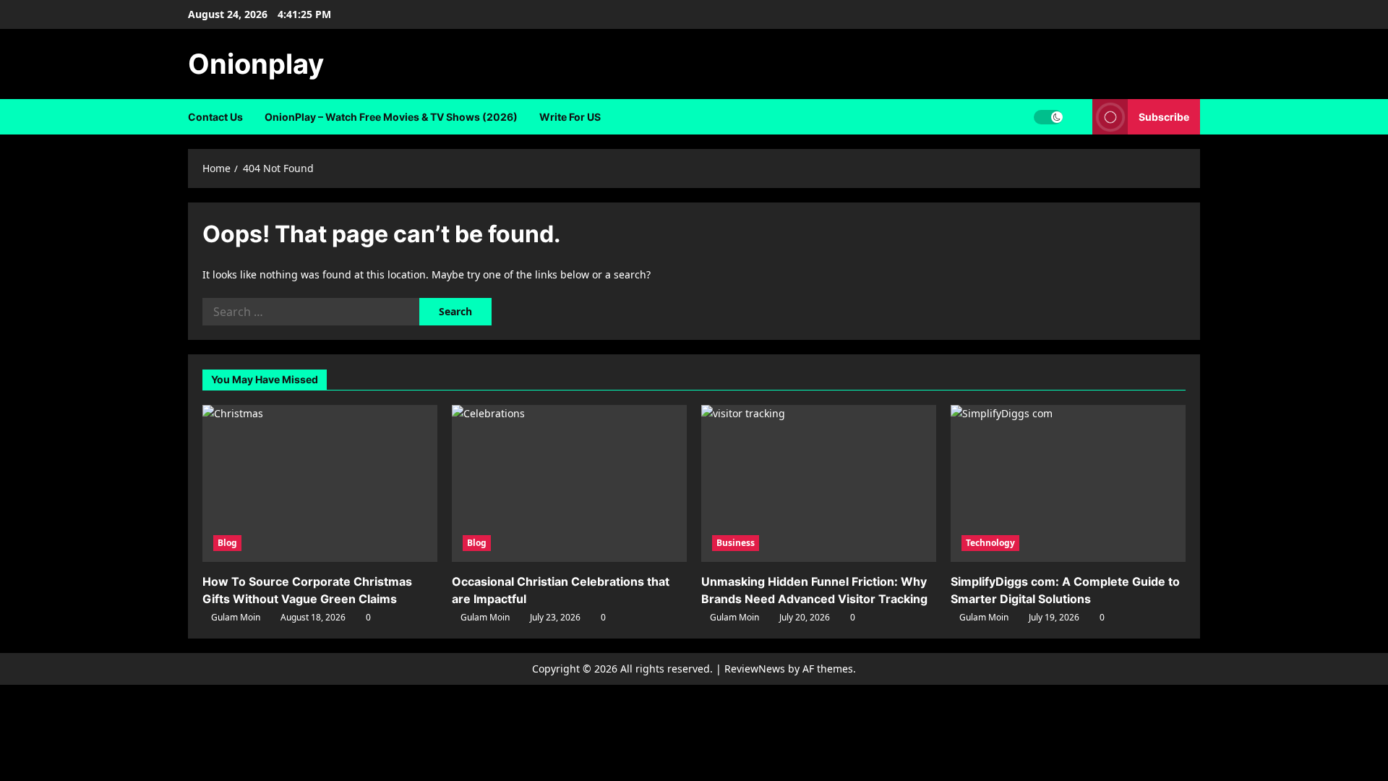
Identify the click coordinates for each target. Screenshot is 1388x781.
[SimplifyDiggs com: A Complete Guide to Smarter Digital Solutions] (1068, 483)
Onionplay (256, 63)
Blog (227, 543)
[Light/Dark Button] (1048, 117)
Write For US (570, 117)
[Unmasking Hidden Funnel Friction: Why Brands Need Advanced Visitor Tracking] (818, 483)
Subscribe (1164, 117)
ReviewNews (754, 668)
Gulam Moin (235, 617)
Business (735, 543)
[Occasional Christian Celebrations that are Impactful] (569, 483)
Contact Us (215, 117)
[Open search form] (1077, 117)
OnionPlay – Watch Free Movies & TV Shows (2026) (391, 117)
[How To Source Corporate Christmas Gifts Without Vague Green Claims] (319, 483)
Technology (990, 543)
